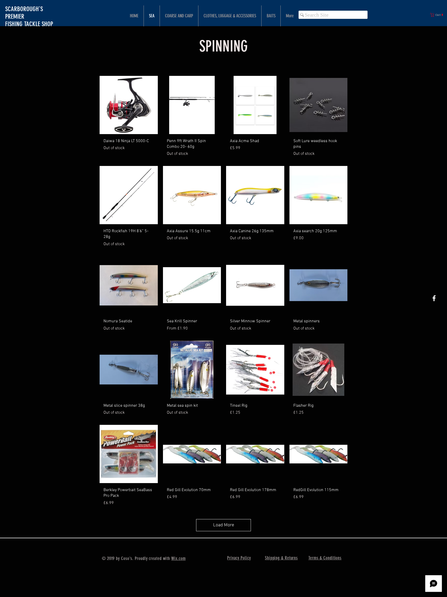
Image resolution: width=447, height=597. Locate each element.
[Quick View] (129, 105)
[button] (437, 15)
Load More (223, 525)
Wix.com (178, 558)
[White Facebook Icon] (434, 298)
